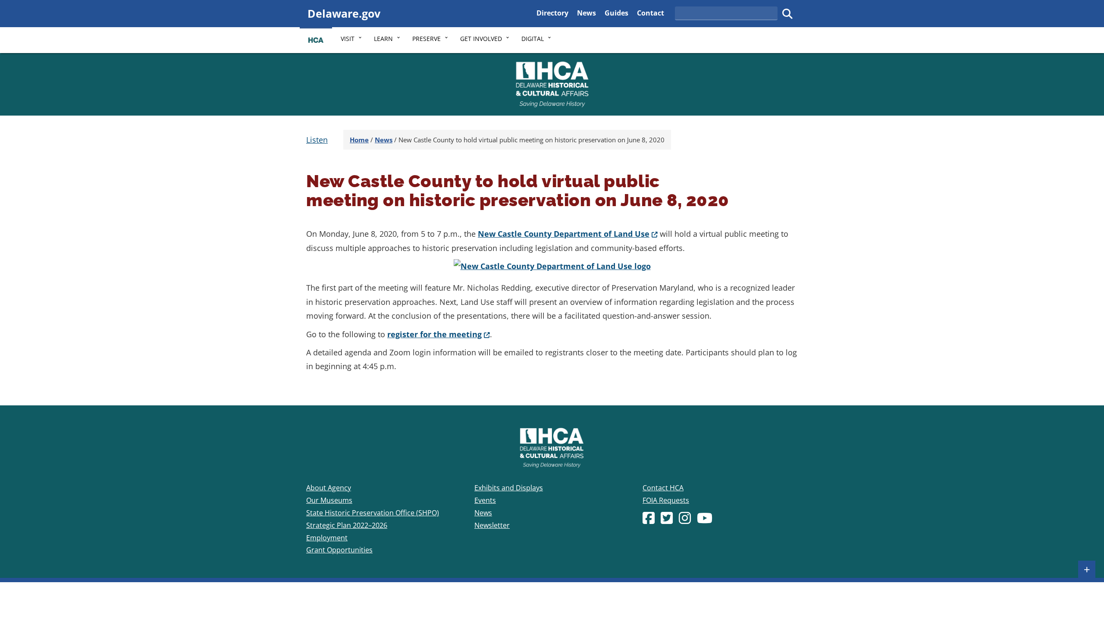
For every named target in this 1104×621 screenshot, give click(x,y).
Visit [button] (347, 38)
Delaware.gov (343, 13)
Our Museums (329, 500)
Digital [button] (532, 38)
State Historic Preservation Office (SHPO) (372, 513)
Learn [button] (383, 38)
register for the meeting (438, 334)
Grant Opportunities (339, 550)
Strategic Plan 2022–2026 (346, 525)
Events (485, 500)
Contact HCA (663, 487)
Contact (650, 13)
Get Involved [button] (481, 38)
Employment (327, 538)
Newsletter (492, 525)
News (586, 13)
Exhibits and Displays (508, 487)
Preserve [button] (426, 38)
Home (359, 139)
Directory (552, 13)
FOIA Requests (666, 500)
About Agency (328, 487)
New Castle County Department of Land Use (568, 234)
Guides (616, 13)
